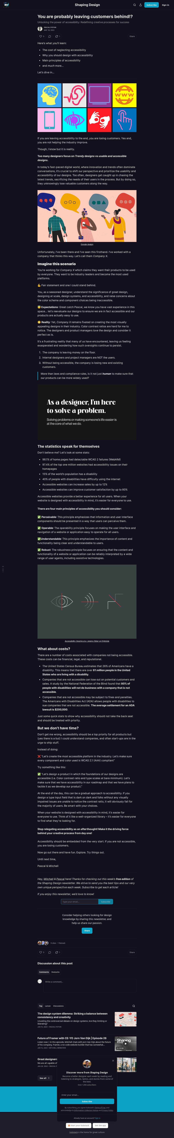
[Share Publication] (140, 5)
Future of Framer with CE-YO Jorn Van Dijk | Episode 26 (72, 1038)
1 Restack (61, 943)
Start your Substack (80, 1125)
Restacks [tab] (55, 972)
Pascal (60, 879)
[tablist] (49, 972)
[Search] (134, 5)
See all (43, 1078)
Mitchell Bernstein (57, 1048)
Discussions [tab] (58, 1006)
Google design (87, 244)
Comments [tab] (44, 972)
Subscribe (152, 5)
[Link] (34, 264)
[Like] (39, 1051)
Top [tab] (40, 1006)
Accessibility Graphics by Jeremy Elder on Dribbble (87, 641)
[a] (125, 1043)
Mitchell (48, 879)
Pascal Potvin (50, 27)
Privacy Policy (107, 1110)
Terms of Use (100, 1107)
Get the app (100, 1125)
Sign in (165, 5)
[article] (87, 1022)
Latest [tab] (48, 1006)
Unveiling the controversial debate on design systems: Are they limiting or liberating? (72, 1022)
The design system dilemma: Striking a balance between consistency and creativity (73, 1015)
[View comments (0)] (49, 36)
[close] (113, 1060)
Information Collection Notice (86, 1110)
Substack (73, 1132)
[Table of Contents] (3, 569)
